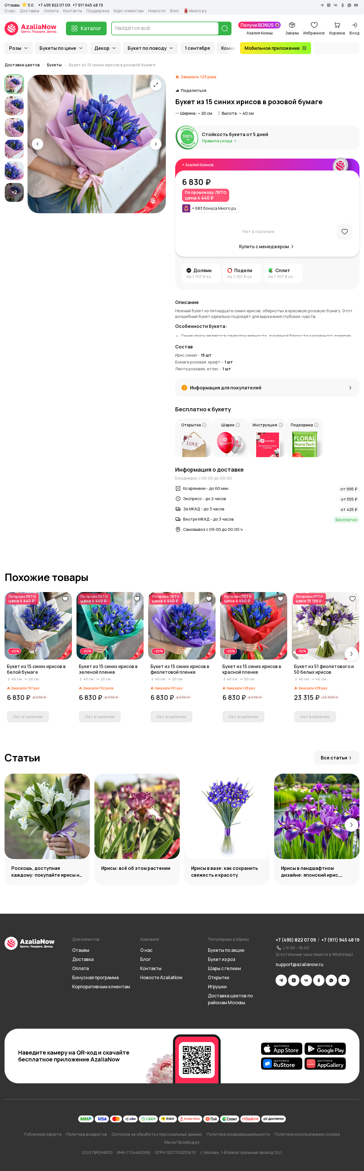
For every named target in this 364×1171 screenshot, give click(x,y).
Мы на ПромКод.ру (182, 1142)
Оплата (51, 11)
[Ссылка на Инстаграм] (293, 980)
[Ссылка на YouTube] (344, 980)
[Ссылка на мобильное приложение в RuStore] (281, 1063)
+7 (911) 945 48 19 (340, 940)
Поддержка (97, 11)
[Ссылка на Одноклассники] (318, 980)
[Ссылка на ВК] (306, 980)
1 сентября (197, 48)
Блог (174, 11)
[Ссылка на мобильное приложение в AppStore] (281, 1048)
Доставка (29, 11)
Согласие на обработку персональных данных (156, 1134)
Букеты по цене (58, 48)
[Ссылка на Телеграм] (281, 980)
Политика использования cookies (307, 1134)
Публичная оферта (42, 1134)
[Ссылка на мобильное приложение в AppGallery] (325, 1063)
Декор (101, 48)
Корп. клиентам (129, 11)
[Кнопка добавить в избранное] (65, 598)
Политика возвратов (86, 1134)
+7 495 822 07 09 (54, 5)
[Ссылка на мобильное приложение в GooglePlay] (325, 1048)
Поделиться (193, 90)
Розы (15, 48)
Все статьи (334, 758)
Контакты (72, 11)
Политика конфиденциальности (238, 1134)
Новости (157, 11)
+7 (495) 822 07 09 (296, 940)
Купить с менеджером (264, 246)
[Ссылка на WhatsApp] (331, 980)
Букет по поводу (147, 48)
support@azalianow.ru (299, 964)
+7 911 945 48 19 (88, 5)
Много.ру (198, 11)
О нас (10, 11)
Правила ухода (217, 140)
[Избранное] (345, 232)
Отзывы (12, 5)
